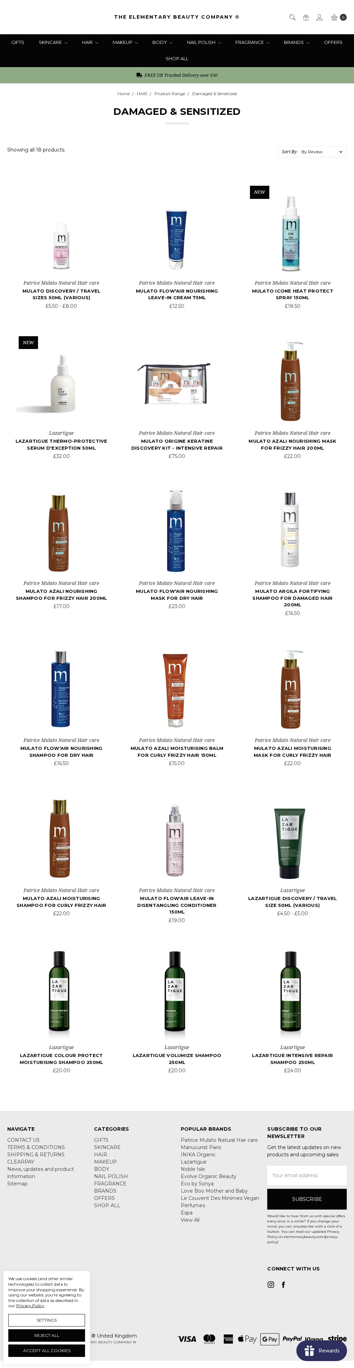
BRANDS (294, 42)
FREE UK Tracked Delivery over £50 (180, 75)
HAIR (88, 42)
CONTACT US (23, 1140)
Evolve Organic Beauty (208, 1176)
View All (190, 1220)
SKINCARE (51, 42)
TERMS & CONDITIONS (36, 1147)
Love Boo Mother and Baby (214, 1191)
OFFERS (333, 42)
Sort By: (289, 152)
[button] (307, 1305)
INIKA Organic (198, 1154)
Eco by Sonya (197, 1184)
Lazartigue (194, 1162)
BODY (160, 42)
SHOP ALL (177, 58)
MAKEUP (123, 42)
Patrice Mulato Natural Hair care (219, 1140)
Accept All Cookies (47, 1350)
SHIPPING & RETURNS (36, 1154)
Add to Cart (61, 416)
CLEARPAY (20, 1162)
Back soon (177, 266)
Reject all (46, 1335)
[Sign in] (319, 16)
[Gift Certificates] (305, 16)
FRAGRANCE (250, 42)
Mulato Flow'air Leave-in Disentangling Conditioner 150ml (176, 905)
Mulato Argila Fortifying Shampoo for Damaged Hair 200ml (292, 597)
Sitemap (17, 1184)
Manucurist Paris (201, 1147)
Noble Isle (193, 1169)
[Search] (292, 16)
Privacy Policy (30, 1305)
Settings (47, 1320)
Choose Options (61, 266)
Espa (187, 1213)
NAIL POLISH (201, 42)
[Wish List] (97, 208)
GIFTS (17, 42)
